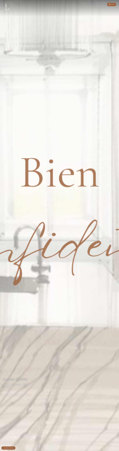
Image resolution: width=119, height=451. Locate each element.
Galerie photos (8, 448)
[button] (2, 225)
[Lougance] (7, 10)
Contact (102, 13)
